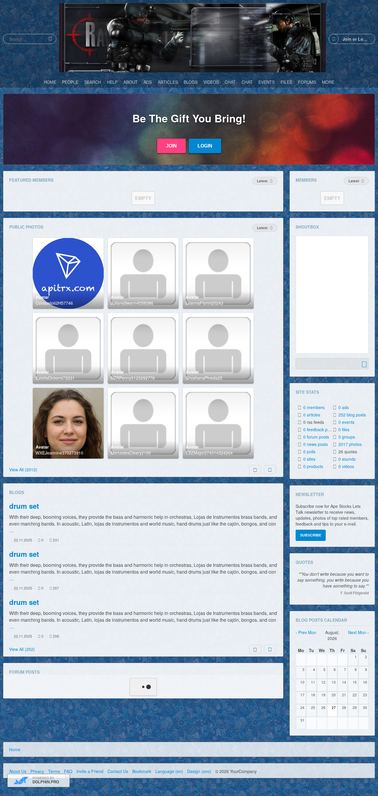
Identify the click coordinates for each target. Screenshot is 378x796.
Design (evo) (199, 771)
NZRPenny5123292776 (133, 378)
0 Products (313, 466)
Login (205, 145)
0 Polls (309, 451)
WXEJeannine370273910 (59, 453)
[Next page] (270, 469)
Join (171, 145)
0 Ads (343, 407)
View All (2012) (23, 469)
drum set (24, 506)
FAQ (68, 771)
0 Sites (309, 459)
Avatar (42, 297)
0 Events (346, 422)
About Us (17, 771)
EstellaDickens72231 (55, 378)
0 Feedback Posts (319, 429)
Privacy (37, 771)
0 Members (314, 407)
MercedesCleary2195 (131, 453)
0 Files (343, 429)
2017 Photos (350, 444)
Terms (54, 771)
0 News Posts (315, 444)
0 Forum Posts (316, 437)
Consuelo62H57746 (54, 303)
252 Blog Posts (352, 415)
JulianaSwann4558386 (132, 303)
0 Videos (346, 466)
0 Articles (311, 415)
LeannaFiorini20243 (204, 303)
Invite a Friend (89, 771)
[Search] (50, 38)
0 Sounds (347, 459)
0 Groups (346, 437)
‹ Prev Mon (306, 632)
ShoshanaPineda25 (204, 378)
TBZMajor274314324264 (209, 453)
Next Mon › (358, 632)
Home (14, 749)
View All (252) (22, 649)
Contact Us (117, 771)
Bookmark (141, 771)
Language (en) (169, 771)
